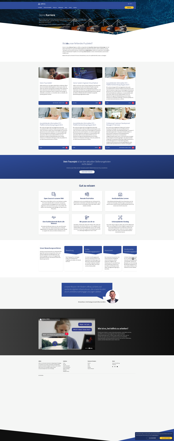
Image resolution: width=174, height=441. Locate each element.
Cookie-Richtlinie (155, 435)
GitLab (89, 366)
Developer (65, 370)
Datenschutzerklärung (116, 363)
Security (64, 364)
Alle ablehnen (152, 438)
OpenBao (89, 367)
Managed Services (66, 371)
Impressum (114, 364)
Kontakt (129, 7)
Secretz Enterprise (91, 368)
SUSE (89, 364)
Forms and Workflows (66, 367)
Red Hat (89, 363)
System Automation (66, 366)
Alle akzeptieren (166, 438)
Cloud (64, 363)
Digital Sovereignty (66, 368)
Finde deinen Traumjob (87, 172)
